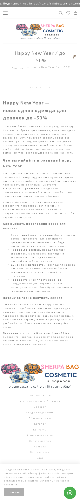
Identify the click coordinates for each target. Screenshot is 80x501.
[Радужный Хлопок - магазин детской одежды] (40, 31)
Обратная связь (40, 418)
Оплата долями (40, 440)
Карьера (40, 446)
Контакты (40, 429)
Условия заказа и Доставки (40, 401)
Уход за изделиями (40, 412)
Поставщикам (40, 452)
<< (31, 87)
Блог (40, 457)
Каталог (40, 423)
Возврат (40, 406)
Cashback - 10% (40, 395)
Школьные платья (40, 435)
